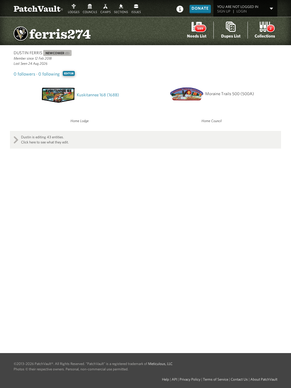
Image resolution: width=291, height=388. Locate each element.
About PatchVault (263, 379)
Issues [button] (136, 11)
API (174, 379)
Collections (265, 36)
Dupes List (230, 36)
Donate (200, 8)
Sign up (223, 11)
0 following (49, 73)
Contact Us (239, 379)
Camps (105, 11)
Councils (90, 11)
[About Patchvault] (179, 9)
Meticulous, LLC (160, 364)
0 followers (24, 73)
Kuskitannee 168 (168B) (98, 94)
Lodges (74, 11)
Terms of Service (215, 379)
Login (241, 11)
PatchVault (38, 8)
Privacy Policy (190, 379)
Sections (121, 11)
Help (165, 379)
